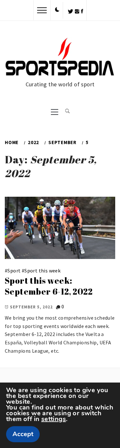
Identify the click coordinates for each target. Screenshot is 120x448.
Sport (13, 270)
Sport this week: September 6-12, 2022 (48, 286)
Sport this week (42, 270)
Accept (22, 434)
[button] (57, 10)
